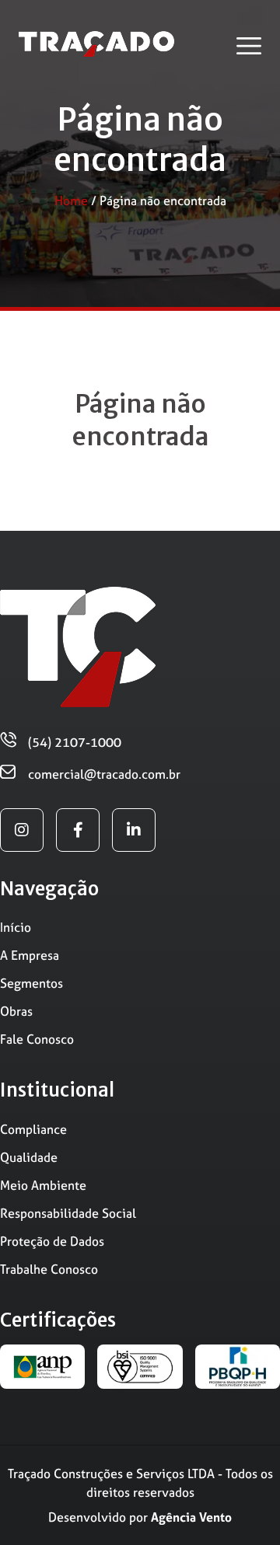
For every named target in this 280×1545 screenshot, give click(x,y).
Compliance (33, 1129)
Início (15, 927)
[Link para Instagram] (22, 830)
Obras (16, 1011)
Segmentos (31, 983)
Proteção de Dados (52, 1241)
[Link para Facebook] (78, 830)
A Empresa (29, 955)
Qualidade (29, 1157)
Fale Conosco (37, 1039)
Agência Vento (191, 1517)
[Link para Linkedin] (134, 830)
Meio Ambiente (43, 1185)
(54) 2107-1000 (74, 742)
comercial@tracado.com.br (104, 774)
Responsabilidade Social (68, 1213)
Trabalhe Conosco (49, 1269)
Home (71, 200)
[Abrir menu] (248, 45)
